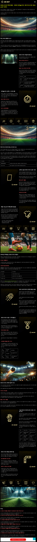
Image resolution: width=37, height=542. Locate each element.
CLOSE (34, 538)
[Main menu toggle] (35, 2)
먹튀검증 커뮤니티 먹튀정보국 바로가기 (18, 539)
